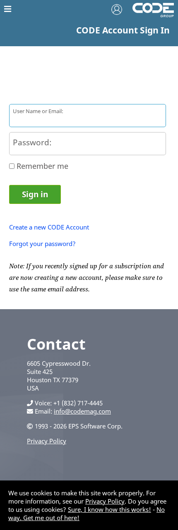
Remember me (42, 166)
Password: (32, 142)
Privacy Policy (46, 441)
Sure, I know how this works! (109, 509)
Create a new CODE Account (49, 227)
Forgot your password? (42, 243)
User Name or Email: (38, 111)
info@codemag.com (82, 411)
